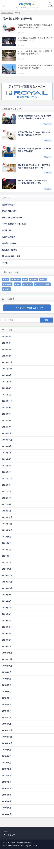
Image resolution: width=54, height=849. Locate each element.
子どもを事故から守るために (14, 224)
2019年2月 (6, 717)
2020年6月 (7, 614)
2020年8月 (7, 601)
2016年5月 (6, 808)
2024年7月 (6, 414)
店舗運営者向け (8, 205)
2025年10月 (7, 369)
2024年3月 (7, 427)
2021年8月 (6, 543)
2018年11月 (7, 737)
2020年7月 (6, 608)
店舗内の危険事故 (9, 243)
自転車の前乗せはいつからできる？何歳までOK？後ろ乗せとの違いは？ (34, 120)
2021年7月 (6, 549)
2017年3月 (6, 782)
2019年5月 (6, 698)
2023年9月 (7, 446)
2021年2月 (6, 562)
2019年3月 (6, 711)
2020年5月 (7, 620)
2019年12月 (7, 653)
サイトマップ (9, 835)
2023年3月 (7, 466)
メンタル (28, 284)
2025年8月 (7, 375)
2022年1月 (6, 511)
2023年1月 (6, 472)
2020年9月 (7, 595)
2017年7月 (6, 769)
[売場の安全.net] (27, 4)
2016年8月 (6, 795)
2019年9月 (6, 672)
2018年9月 (6, 750)
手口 (43, 279)
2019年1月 (6, 724)
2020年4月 (7, 627)
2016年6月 (6, 801)
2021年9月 (6, 537)
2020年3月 (7, 633)
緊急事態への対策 (9, 250)
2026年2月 (7, 356)
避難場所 (16, 279)
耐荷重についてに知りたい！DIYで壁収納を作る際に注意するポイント (34, 168)
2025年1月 (6, 395)
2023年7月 (6, 453)
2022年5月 (7, 498)
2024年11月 (7, 401)
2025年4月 (7, 388)
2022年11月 (7, 478)
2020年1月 (6, 646)
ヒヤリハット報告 (43, 284)
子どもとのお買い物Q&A (12, 217)
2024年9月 (7, 407)
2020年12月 (7, 575)
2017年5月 (6, 775)
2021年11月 (7, 524)
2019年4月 (6, 704)
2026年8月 (7, 336)
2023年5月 (7, 459)
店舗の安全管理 (8, 237)
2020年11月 (7, 582)
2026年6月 (7, 343)
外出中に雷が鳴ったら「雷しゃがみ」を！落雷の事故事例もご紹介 (34, 184)
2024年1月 (6, 433)
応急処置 (8, 284)
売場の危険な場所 (9, 211)
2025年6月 (7, 382)
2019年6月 (6, 692)
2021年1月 (6, 569)
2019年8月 (6, 679)
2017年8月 (6, 763)
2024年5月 (7, 420)
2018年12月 (7, 730)
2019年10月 (7, 666)
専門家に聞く (7, 230)
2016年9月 (6, 788)
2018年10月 (7, 743)
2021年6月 (6, 556)
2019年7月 (6, 685)
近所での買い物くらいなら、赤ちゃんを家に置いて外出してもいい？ (34, 136)
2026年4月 (7, 349)
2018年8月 (6, 756)
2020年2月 (7, 640)
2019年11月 (7, 659)
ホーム (6, 831)
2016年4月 (6, 814)
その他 (4, 263)
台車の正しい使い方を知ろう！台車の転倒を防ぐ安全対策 (34, 152)
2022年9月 (7, 485)
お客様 (7, 289)
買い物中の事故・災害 (11, 256)
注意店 (34, 279)
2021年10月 (7, 530)
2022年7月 (6, 491)
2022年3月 (7, 504)
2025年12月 (7, 362)
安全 (18, 284)
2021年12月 (7, 517)
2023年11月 (7, 440)
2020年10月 (7, 588)
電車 (6, 279)
